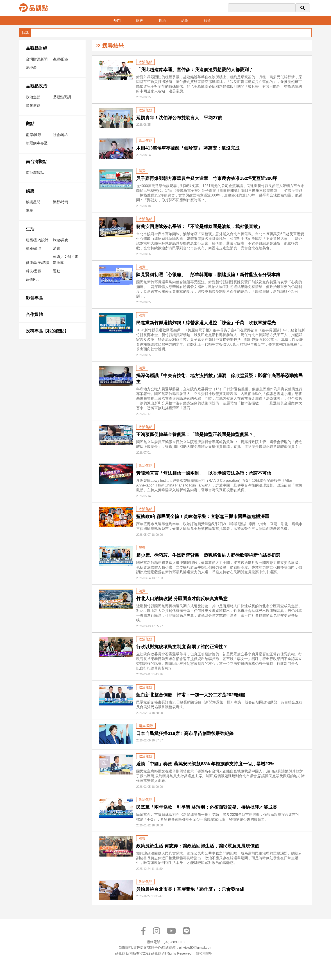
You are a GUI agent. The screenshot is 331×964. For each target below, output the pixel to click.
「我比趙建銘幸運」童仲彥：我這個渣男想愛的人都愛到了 (194, 69)
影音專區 (34, 297)
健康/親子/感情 (37, 263)
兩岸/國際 (33, 135)
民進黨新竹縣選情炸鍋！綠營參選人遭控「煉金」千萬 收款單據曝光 (206, 322)
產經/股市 (60, 59)
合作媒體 (34, 314)
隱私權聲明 (204, 953)
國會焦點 (33, 105)
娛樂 (30, 191)
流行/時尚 (60, 202)
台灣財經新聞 (37, 59)
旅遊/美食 (60, 240)
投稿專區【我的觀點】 (47, 330)
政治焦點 (33, 97)
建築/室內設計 (37, 240)
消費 (56, 248)
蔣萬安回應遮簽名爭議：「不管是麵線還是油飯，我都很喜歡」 (199, 226)
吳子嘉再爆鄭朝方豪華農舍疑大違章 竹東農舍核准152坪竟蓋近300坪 (206, 178)
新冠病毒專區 (37, 143)
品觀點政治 (36, 85)
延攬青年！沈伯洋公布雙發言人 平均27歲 (179, 117)
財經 (139, 20)
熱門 (117, 20)
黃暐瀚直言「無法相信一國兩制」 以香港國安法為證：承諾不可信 (203, 473)
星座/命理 (33, 248)
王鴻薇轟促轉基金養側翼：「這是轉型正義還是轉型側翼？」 (197, 434)
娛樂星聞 (33, 202)
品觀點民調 (62, 97)
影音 (207, 20)
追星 (29, 210)
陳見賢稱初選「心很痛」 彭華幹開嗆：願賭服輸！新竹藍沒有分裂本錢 (208, 274)
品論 (184, 20)
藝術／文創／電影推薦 (65, 260)
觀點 (30, 123)
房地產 (31, 67)
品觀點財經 (36, 48)
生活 (30, 228)
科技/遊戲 (33, 271)
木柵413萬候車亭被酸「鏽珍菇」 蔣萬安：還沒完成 (188, 147)
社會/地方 (60, 135)
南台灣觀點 (36, 161)
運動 (56, 271)
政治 (162, 20)
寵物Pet (32, 279)
